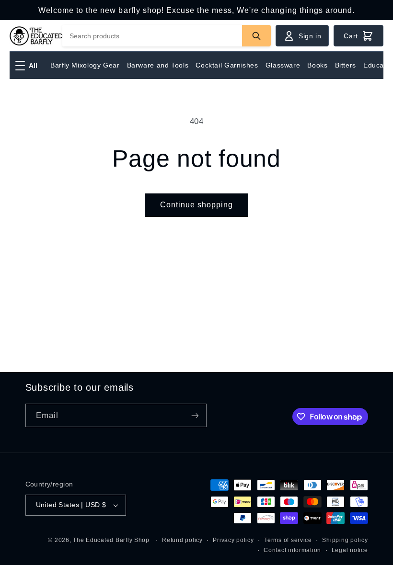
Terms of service (288, 540)
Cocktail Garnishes (227, 65)
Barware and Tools (158, 65)
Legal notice (350, 550)
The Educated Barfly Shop (111, 540)
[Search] (256, 35)
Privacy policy (233, 540)
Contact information (292, 550)
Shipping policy (345, 540)
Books (317, 65)
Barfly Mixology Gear (85, 65)
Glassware (283, 65)
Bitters (345, 65)
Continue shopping (196, 205)
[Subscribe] (195, 415)
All (33, 65)
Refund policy (182, 540)
